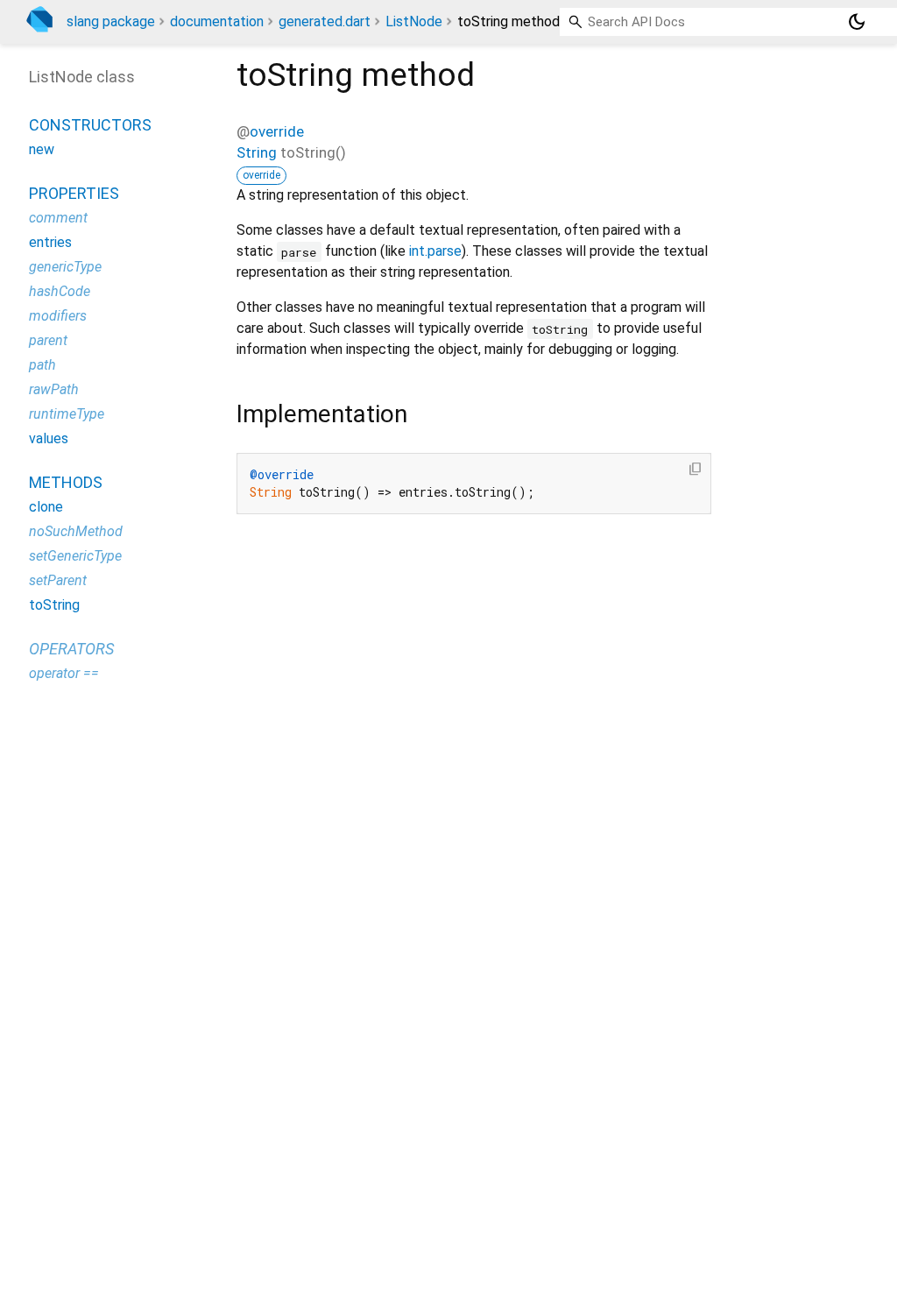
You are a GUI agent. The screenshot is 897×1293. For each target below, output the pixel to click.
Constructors (90, 125)
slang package (111, 21)
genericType (65, 266)
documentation (217, 21)
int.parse (435, 251)
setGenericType (75, 556)
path (42, 365)
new (41, 149)
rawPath (54, 389)
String (257, 152)
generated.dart (325, 21)
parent (48, 340)
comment (58, 217)
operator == (64, 673)
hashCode (59, 291)
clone (46, 506)
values (48, 438)
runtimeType (66, 414)
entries (50, 242)
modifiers (58, 315)
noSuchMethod (76, 531)
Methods (65, 482)
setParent (58, 580)
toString (54, 605)
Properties (74, 193)
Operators (71, 648)
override (277, 131)
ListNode (413, 21)
